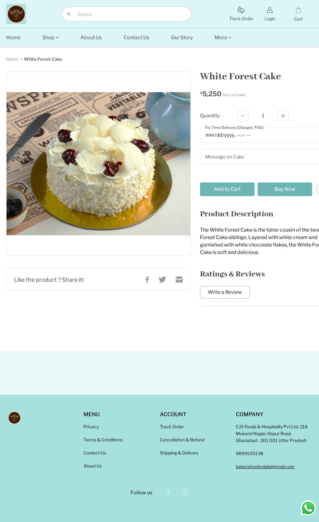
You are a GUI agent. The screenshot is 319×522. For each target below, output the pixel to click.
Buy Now (284, 189)
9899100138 (249, 453)
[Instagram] (185, 493)
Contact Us (94, 452)
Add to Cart (227, 189)
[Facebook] (168, 493)
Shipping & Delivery (179, 452)
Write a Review (225, 292)
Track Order (172, 426)
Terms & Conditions (103, 439)
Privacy (91, 426)
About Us (92, 465)
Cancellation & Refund (182, 439)
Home (12, 59)
